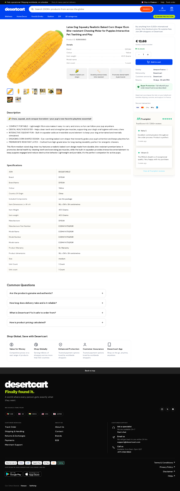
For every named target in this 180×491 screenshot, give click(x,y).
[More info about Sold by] (167, 69)
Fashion (51, 16)
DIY (59, 16)
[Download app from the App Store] (32, 474)
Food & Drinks (37, 16)
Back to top (90, 371)
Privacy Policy (167, 467)
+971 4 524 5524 (124, 452)
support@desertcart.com (128, 442)
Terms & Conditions (164, 462)
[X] (167, 409)
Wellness (8, 16)
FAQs (171, 476)
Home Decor (22, 16)
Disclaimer (169, 471)
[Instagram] (162, 409)
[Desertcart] (15, 9)
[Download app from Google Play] (13, 474)
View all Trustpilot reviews (154, 171)
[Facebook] (173, 409)
